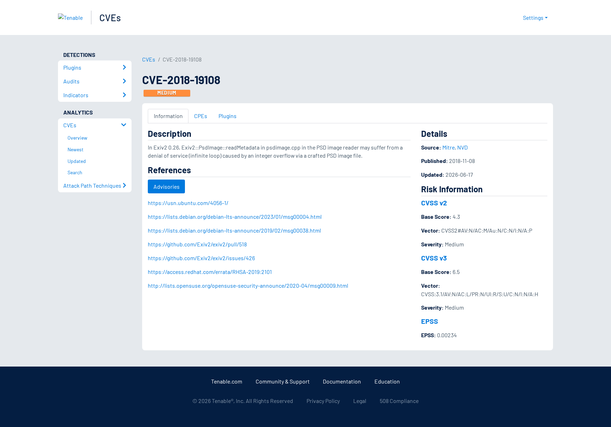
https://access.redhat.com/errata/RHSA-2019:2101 (210, 271)
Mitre (448, 147)
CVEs (110, 17)
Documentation (342, 381)
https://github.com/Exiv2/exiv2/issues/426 (201, 258)
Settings (533, 17)
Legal (359, 400)
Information (168, 115)
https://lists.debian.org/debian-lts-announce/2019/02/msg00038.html (234, 230)
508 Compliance (399, 400)
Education (387, 381)
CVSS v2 (434, 202)
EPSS (429, 321)
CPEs (200, 115)
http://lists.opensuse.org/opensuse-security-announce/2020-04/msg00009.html (248, 285)
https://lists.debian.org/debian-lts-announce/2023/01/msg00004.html (235, 216)
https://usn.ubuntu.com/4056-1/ (188, 202)
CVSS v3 (434, 257)
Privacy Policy (323, 400)
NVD (462, 147)
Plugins (228, 115)
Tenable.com (226, 381)
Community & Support (283, 381)
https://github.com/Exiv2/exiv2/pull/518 (197, 244)
